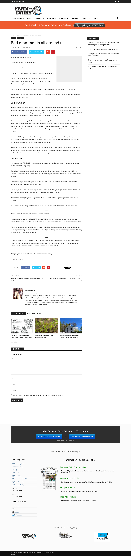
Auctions (51, 18)
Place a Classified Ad (20, 479)
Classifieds (63, 18)
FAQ (15, 470)
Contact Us (17, 476)
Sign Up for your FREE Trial (89, 25)
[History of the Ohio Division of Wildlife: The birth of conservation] (22, 325)
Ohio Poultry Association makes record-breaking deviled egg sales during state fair (104, 44)
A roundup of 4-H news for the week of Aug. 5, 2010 (27, 279)
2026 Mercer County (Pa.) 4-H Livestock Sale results (102, 67)
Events (75, 18)
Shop (95, 18)
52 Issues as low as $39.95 (49, 437)
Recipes (85, 18)
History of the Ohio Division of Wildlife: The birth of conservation (103, 55)
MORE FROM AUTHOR (34, 314)
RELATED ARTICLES (18, 314)
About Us (16, 473)
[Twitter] (118, 1)
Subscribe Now (18, 18)
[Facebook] (115, 1)
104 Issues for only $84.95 (82, 437)
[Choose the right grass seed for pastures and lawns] (46, 325)
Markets (39, 18)
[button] (117, 18)
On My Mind (21, 38)
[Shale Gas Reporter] (65, 537)
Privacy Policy (18, 467)
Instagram (17, 512)
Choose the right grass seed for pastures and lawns (103, 61)
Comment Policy (19, 485)
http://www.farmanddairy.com (32, 293)
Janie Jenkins (16, 47)
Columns (13, 38)
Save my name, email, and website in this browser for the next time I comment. (38, 395)
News (29, 18)
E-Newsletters (18, 515)
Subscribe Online (19, 482)
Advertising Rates (19, 464)
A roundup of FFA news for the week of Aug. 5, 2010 (66, 279)
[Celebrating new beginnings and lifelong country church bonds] (71, 325)
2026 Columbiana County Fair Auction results (103, 49)
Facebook (16, 506)
